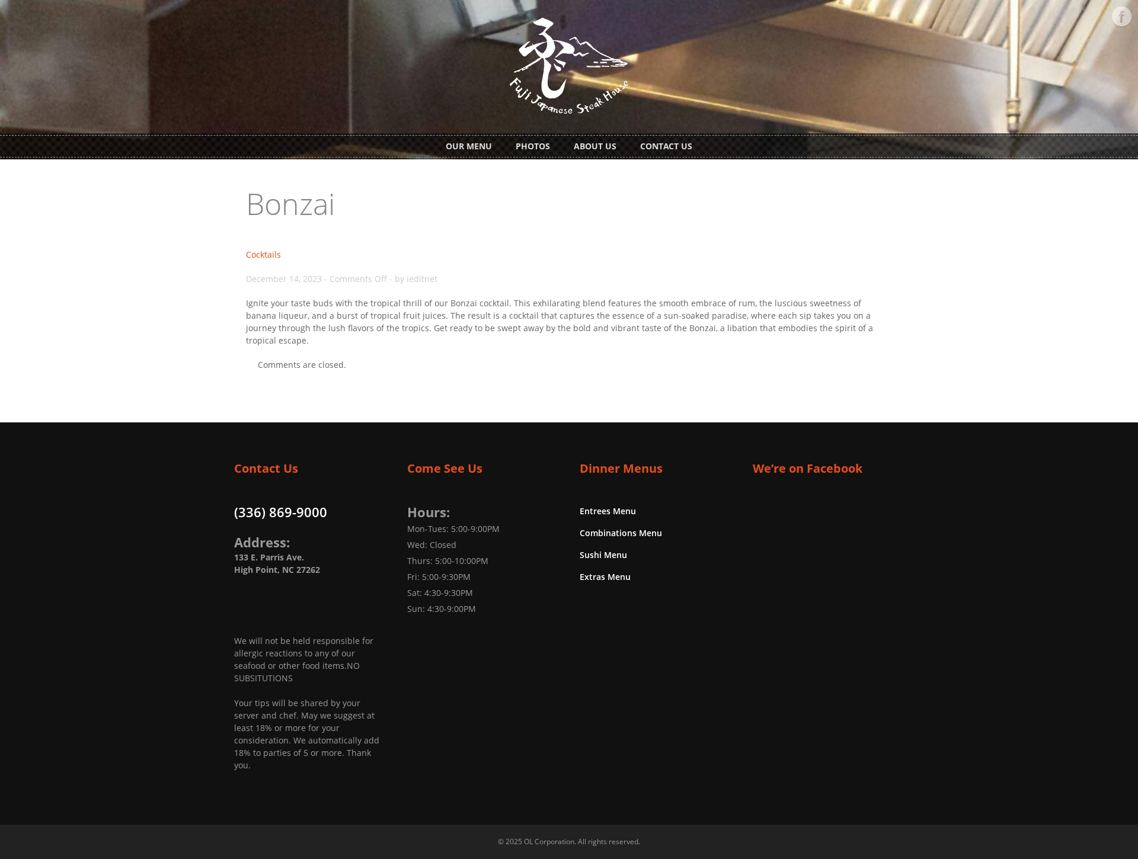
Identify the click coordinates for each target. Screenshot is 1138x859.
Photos (533, 146)
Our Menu (469, 146)
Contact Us (666, 146)
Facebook (1121, 16)
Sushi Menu (603, 554)
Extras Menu (605, 576)
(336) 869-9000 (280, 512)
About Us (595, 146)
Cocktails (263, 254)
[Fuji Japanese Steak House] (569, 107)
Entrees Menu (608, 511)
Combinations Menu (621, 533)
